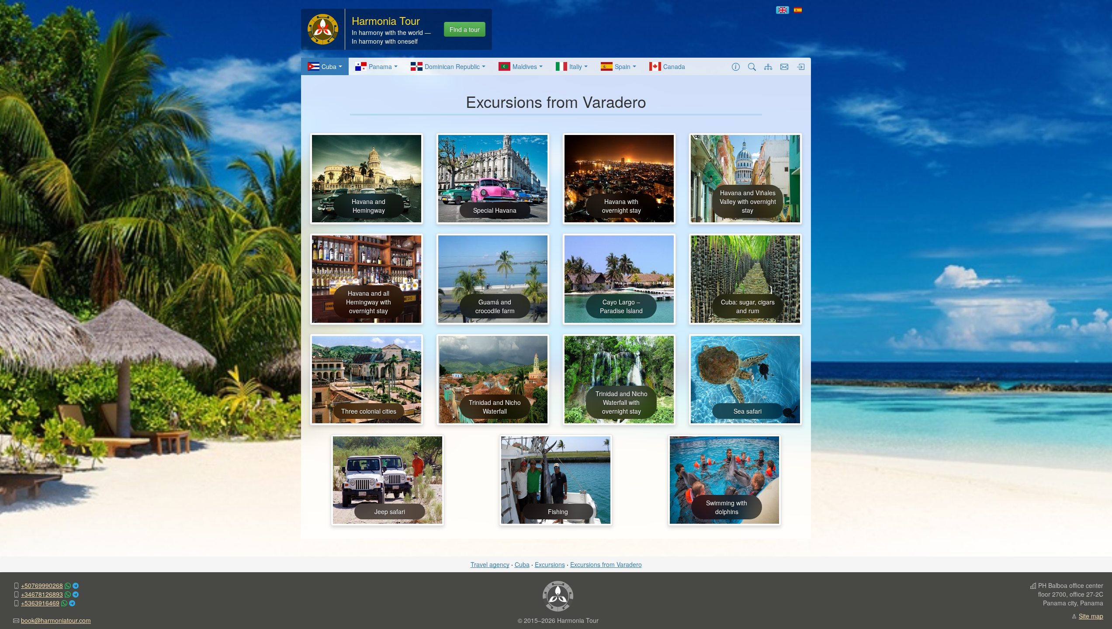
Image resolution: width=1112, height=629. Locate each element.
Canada (674, 66)
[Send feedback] (784, 66)
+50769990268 (42, 585)
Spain (622, 66)
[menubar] (496, 66)
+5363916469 (40, 602)
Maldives (525, 66)
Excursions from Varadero (606, 564)
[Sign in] (800, 66)
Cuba (329, 66)
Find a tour (465, 29)
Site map (1091, 616)
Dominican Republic (452, 66)
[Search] (752, 66)
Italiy (575, 66)
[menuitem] (325, 66)
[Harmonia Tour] (323, 28)
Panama (380, 66)
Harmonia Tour (386, 20)
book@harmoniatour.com (56, 620)
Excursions (550, 564)
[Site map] (768, 66)
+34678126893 (42, 594)
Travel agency (490, 564)
